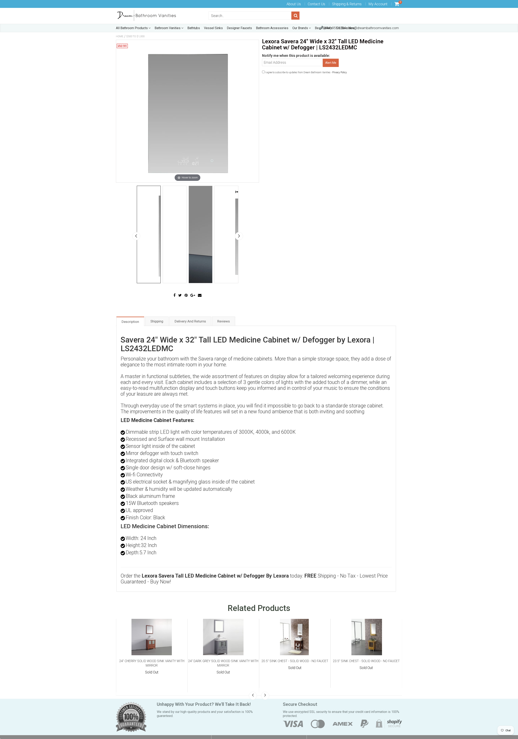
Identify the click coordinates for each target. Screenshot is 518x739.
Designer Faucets (239, 28)
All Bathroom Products (132, 28)
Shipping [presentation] (156, 321)
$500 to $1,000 (135, 36)
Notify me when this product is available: (296, 55)
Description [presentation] (130, 322)
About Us (294, 4)
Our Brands (300, 28)
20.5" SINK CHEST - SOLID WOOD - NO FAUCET (294, 661)
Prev (136, 236)
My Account (377, 4)
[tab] (130, 321)
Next (239, 236)
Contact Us (316, 4)
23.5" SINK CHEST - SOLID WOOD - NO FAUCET (366, 661)
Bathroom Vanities (168, 28)
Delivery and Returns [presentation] (190, 321)
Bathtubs (193, 28)
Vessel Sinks (213, 28)
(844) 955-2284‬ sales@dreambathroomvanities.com (361, 28)
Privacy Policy (339, 72)
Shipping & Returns (347, 4)
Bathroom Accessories (272, 28)
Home (119, 36)
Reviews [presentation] (223, 321)
